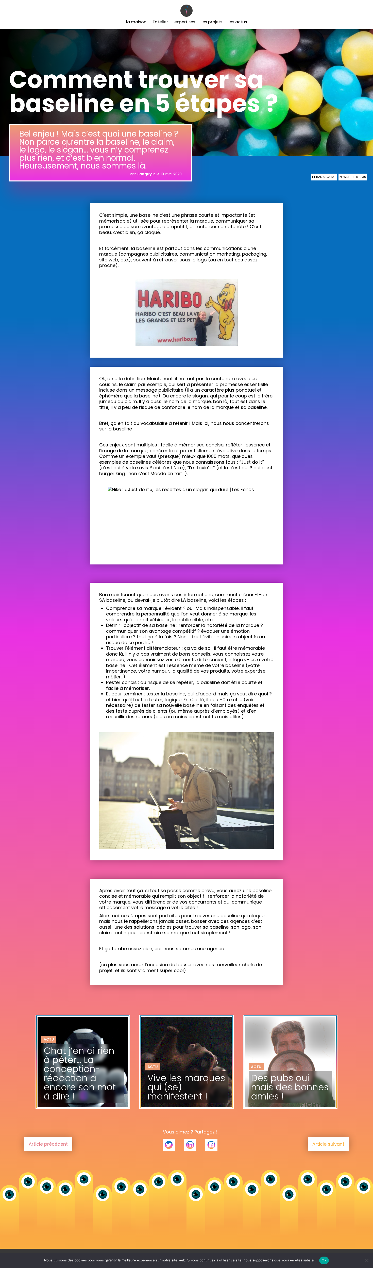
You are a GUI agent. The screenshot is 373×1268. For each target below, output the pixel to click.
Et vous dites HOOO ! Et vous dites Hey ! (78, 1077)
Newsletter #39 (353, 177)
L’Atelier (160, 22)
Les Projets (211, 22)
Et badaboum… (324, 177)
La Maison (136, 22)
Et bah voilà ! (263, 1074)
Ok (324, 1260)
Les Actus (238, 22)
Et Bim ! (154, 1074)
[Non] (366, 1260)
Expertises (184, 22)
